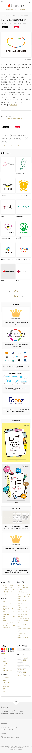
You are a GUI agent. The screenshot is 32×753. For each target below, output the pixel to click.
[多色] (4, 653)
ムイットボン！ (5, 174)
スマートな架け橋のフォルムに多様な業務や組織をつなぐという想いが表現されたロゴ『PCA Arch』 (16, 571)
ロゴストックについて (6, 710)
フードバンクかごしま (22, 195)
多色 (15, 145)
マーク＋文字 (5, 145)
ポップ (19, 670)
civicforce (3, 281)
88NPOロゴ (13, 105)
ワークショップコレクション (23, 260)
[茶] (13, 649)
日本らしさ (26, 675)
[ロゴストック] (16, 5)
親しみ (24, 670)
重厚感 (24, 661)
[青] (11, 649)
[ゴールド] (2, 653)
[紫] (2, 651)
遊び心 (19, 673)
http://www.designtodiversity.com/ (14, 118)
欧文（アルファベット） (15, 138)
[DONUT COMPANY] (10, 737)
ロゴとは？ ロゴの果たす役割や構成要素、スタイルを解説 (16, 367)
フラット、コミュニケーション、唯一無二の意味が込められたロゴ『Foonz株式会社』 (16, 410)
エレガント (20, 664)
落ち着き (19, 675)
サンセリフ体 (4, 138)
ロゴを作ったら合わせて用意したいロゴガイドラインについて (16, 388)
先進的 (25, 658)
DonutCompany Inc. (18, 749)
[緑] (9, 649)
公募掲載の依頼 (4, 713)
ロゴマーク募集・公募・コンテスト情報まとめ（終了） (16, 323)
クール (27, 667)
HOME (2, 15)
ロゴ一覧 (7, 15)
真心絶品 (18, 238)
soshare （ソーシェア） (7, 259)
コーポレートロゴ (21, 135)
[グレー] (11, 651)
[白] (6, 651)
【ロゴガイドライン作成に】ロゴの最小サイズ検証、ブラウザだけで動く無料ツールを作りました (16, 527)
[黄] (6, 649)
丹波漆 (3, 216)
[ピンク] (4, 651)
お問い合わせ (19, 713)
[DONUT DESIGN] (8, 729)
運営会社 (12, 713)
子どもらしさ (20, 667)
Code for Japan (20, 281)
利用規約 (14, 747)
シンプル (19, 658)
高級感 (24, 673)
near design (19, 216)
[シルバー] (13, 651)
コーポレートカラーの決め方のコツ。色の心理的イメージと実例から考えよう (16, 345)
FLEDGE (3, 195)
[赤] (2, 649)
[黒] (9, 651)
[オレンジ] (4, 649)
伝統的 (19, 661)
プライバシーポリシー (18, 710)
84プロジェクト (20, 174)
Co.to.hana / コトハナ (7, 238)
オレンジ (13, 135)
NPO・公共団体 (13, 15)
